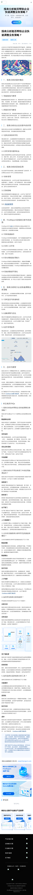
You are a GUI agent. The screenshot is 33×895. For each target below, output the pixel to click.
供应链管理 (9, 204)
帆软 (11, 226)
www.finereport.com (24, 761)
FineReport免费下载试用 (12, 393)
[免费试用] (16, 349)
